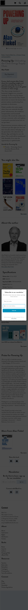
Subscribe (14, 310)
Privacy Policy (13, 319)
